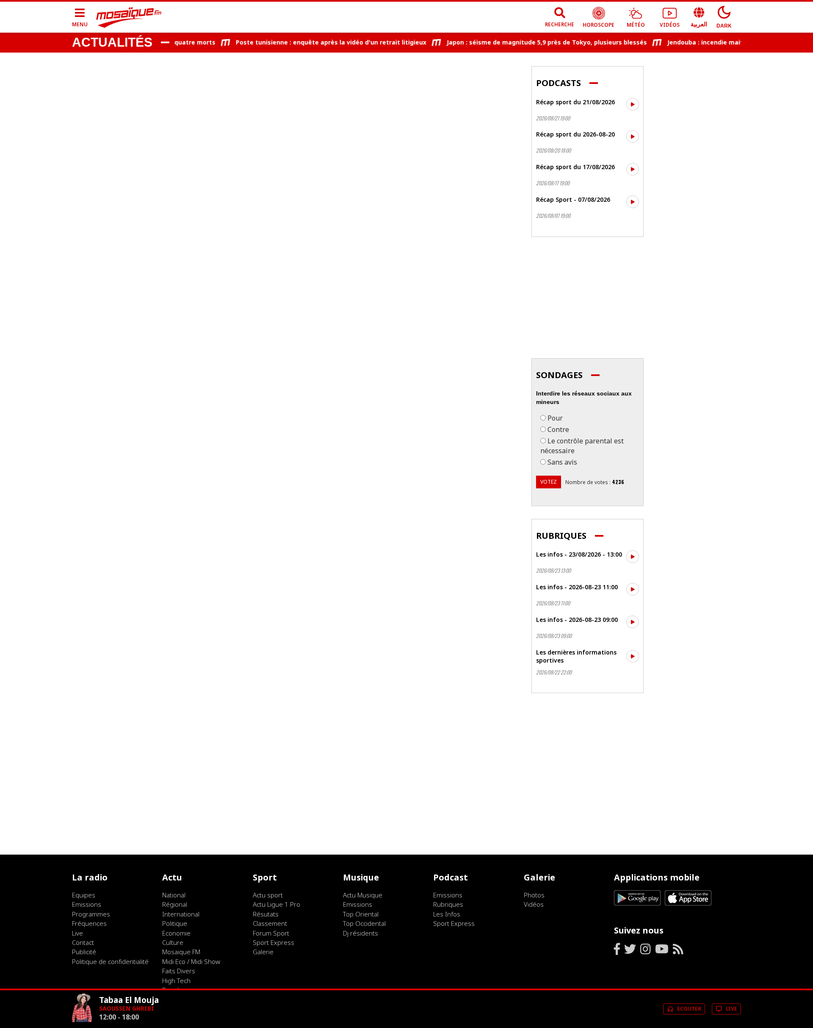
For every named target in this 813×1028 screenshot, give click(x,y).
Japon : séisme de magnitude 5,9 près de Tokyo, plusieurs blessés (535, 42)
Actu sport (268, 895)
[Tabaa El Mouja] (82, 1020)
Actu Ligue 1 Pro (276, 904)
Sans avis (562, 462)
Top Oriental (361, 914)
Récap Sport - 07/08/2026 (573, 199)
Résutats (266, 914)
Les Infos (446, 914)
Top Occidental (364, 923)
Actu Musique (362, 895)
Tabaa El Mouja (129, 1000)
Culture (172, 942)
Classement (270, 923)
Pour (555, 418)
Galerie (263, 951)
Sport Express (273, 942)
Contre (558, 429)
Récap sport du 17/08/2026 (575, 167)
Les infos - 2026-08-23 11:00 (577, 587)
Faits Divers (178, 971)
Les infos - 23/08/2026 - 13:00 (579, 554)
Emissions (86, 904)
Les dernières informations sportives (576, 656)
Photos (534, 895)
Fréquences (89, 923)
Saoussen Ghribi (126, 1008)
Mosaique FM (181, 951)
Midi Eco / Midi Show (191, 961)
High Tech (176, 980)
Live (77, 933)
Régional (174, 904)
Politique (174, 923)
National (173, 895)
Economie (176, 933)
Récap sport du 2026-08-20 (575, 134)
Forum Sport (271, 933)
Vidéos (534, 904)
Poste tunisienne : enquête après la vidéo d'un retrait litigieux (319, 42)
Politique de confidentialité (110, 961)
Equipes (83, 895)
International (180, 914)
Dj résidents (360, 933)
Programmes (91, 914)
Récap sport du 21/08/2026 (575, 102)
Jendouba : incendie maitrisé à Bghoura (716, 42)
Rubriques (448, 904)
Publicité (84, 951)
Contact (83, 942)
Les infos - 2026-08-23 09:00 (577, 620)
